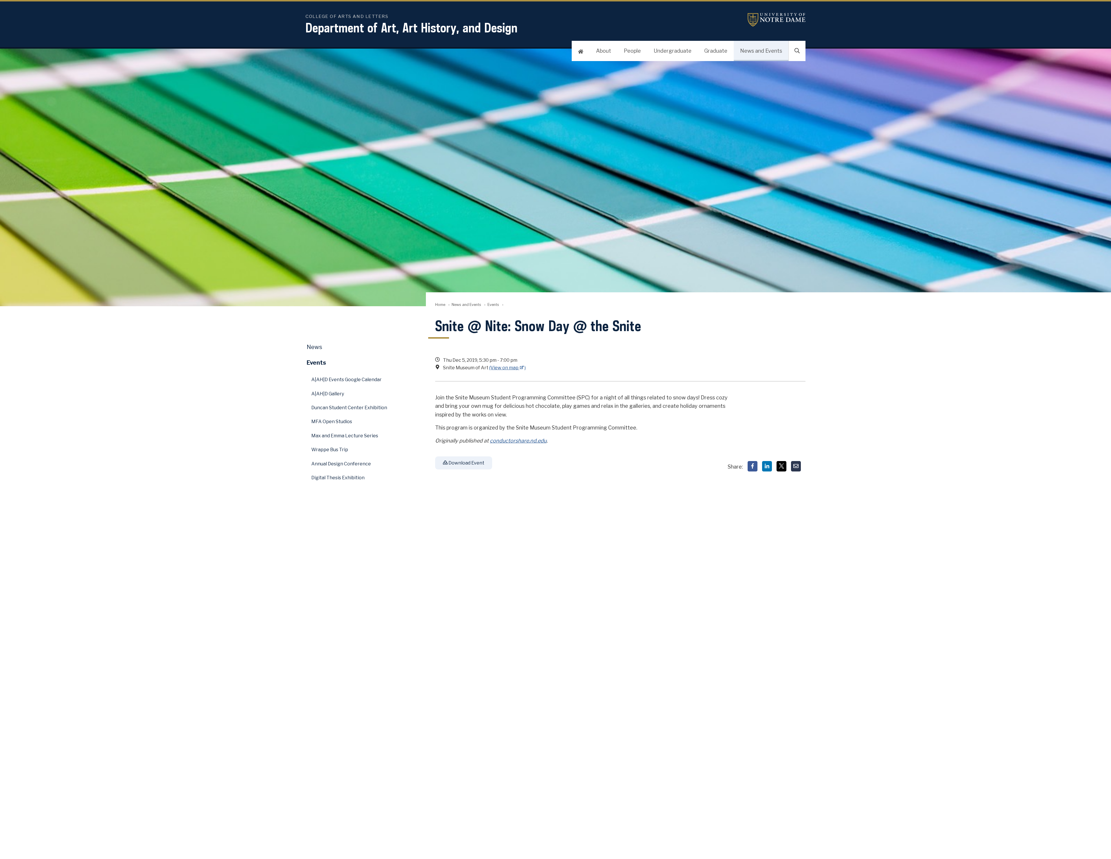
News (314, 347)
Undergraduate (672, 51)
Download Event (466, 463)
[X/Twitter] (781, 466)
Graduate (715, 51)
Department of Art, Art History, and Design (412, 27)
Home (440, 304)
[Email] (796, 466)
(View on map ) (507, 367)
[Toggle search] (797, 51)
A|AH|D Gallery (327, 394)
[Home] (581, 51)
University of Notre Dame (776, 20)
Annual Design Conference (341, 464)
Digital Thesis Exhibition (338, 477)
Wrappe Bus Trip (329, 449)
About (603, 51)
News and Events (761, 51)
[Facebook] (752, 466)
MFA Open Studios (331, 421)
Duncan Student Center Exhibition (349, 407)
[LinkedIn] (767, 466)
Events (493, 304)
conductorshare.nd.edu (518, 441)
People (632, 51)
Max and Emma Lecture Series (344, 435)
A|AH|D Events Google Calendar (346, 379)
